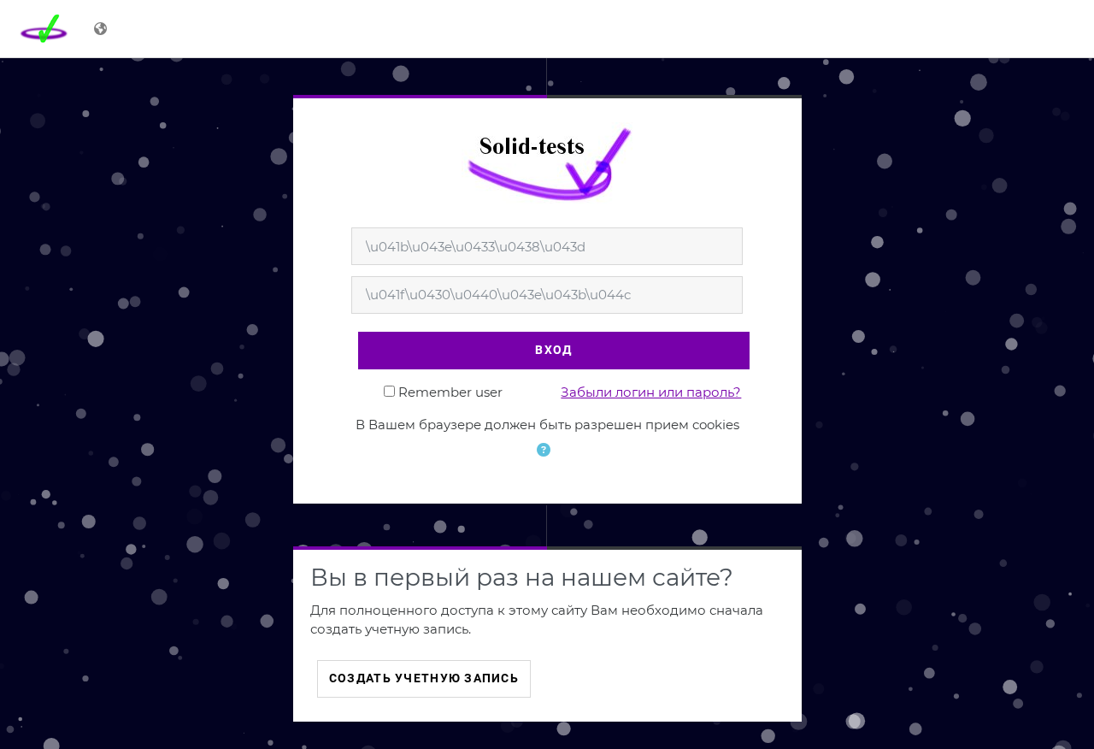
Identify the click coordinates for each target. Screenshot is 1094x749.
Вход (553, 350)
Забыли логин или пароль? (651, 392)
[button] (547, 461)
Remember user (450, 392)
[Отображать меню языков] (102, 28)
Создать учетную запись (424, 678)
